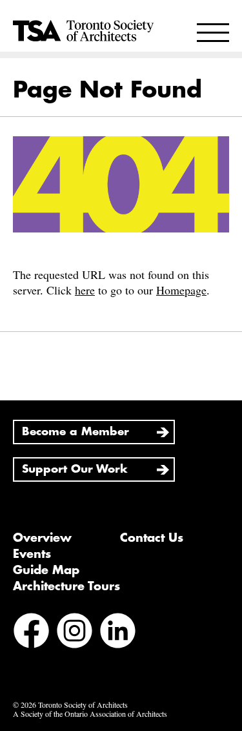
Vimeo (72, 666)
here (85, 290)
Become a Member (75, 431)
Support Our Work (75, 469)
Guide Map (46, 570)
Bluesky (31, 666)
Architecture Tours (66, 586)
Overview (42, 538)
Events (32, 554)
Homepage (181, 290)
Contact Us (151, 538)
